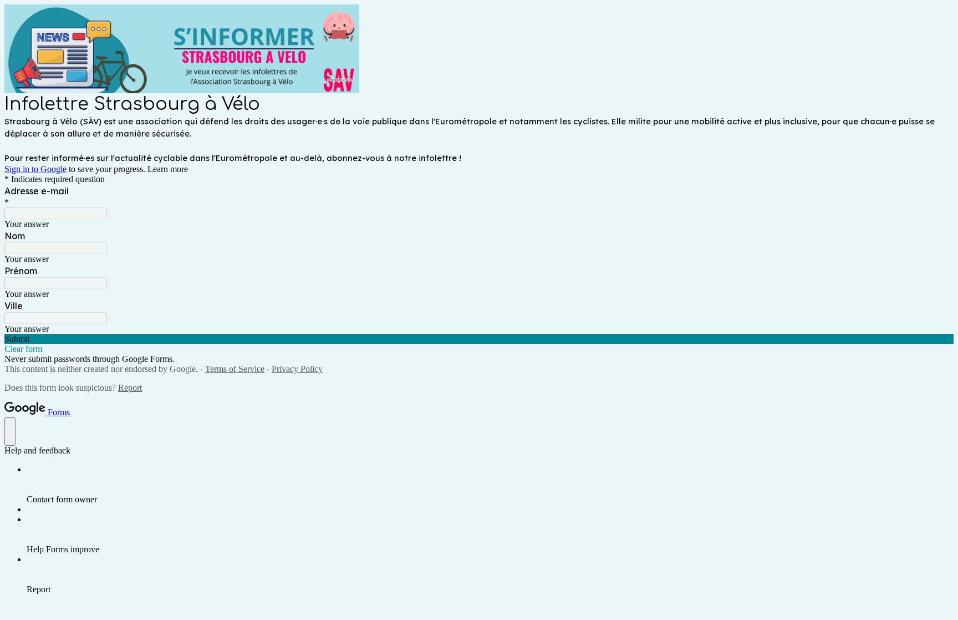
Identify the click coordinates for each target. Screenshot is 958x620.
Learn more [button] (167, 169)
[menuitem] (490, 485)
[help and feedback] (10, 431)
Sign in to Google (35, 169)
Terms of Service (234, 369)
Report (130, 387)
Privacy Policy (297, 369)
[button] (479, 339)
